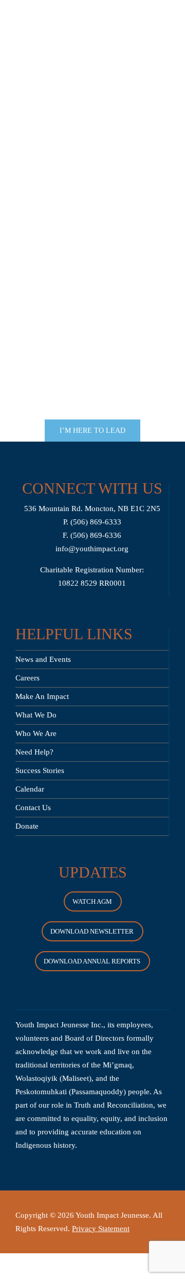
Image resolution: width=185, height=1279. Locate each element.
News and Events (43, 659)
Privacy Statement (101, 1228)
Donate (27, 826)
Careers (27, 678)
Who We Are (36, 733)
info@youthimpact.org (91, 549)
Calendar (29, 789)
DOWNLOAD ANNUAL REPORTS (92, 961)
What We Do (36, 715)
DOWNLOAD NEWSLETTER (92, 931)
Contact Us (33, 807)
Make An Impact (42, 696)
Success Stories (39, 770)
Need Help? (34, 752)
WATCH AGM (92, 901)
